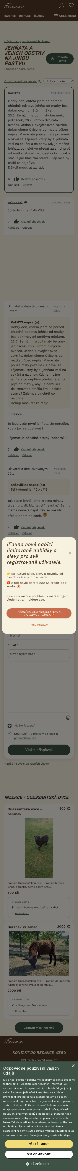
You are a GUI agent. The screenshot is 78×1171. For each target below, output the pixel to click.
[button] (39, 1163)
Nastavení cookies (16, 1135)
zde (41, 599)
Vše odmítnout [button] (38, 1154)
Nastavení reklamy (15, 1130)
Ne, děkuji (39, 624)
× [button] (73, 1066)
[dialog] (39, 1116)
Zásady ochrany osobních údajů (50, 1135)
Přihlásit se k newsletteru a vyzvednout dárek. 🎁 (39, 613)
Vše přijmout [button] (39, 1144)
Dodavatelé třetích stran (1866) (32, 1105)
